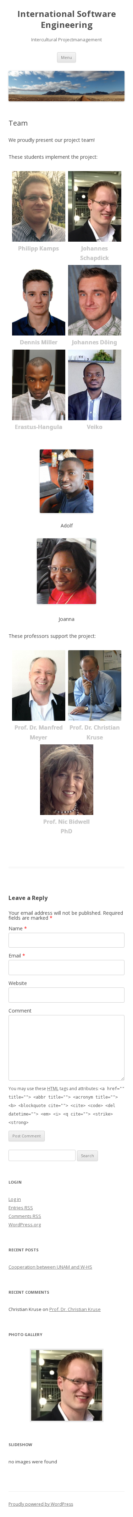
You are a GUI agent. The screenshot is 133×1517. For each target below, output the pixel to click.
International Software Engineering (66, 19)
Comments (25, 1216)
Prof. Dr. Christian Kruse (75, 1309)
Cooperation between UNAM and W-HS (50, 1267)
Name (18, 928)
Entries (21, 1207)
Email (17, 955)
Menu (66, 57)
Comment (20, 1010)
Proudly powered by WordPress (41, 1504)
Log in (15, 1199)
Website (18, 983)
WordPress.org (25, 1224)
